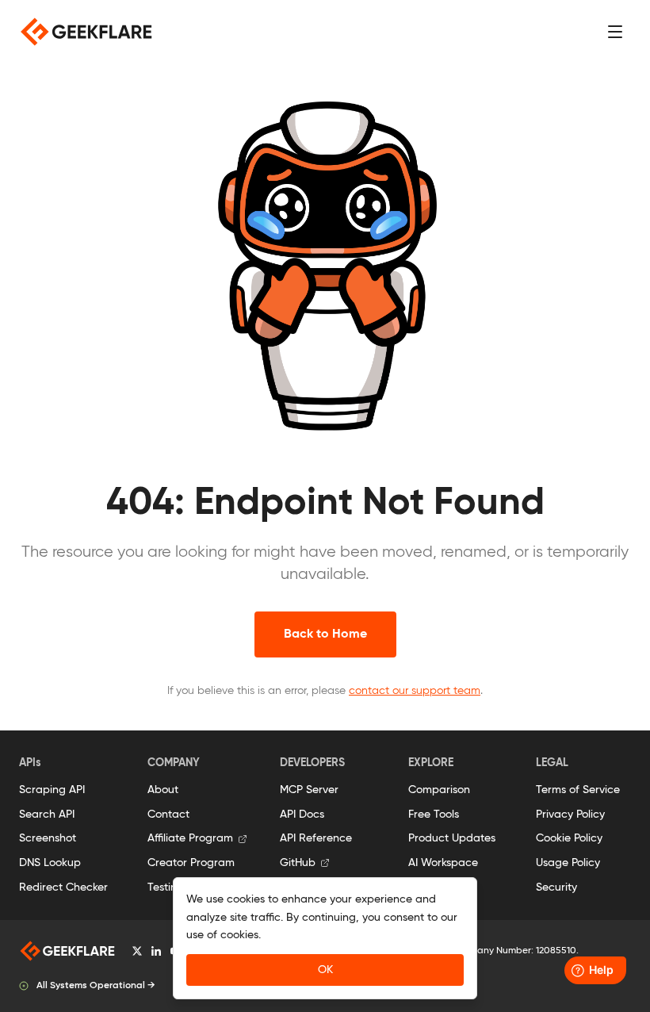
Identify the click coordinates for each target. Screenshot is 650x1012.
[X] (137, 951)
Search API (47, 814)
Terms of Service (578, 789)
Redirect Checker (63, 887)
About (162, 789)
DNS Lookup (50, 862)
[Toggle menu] (615, 32)
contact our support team (414, 690)
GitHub (297, 862)
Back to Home (325, 634)
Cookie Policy (569, 838)
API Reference (316, 838)
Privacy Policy (570, 814)
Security (556, 887)
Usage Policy (568, 862)
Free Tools (433, 814)
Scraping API (52, 789)
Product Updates (451, 838)
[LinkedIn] (156, 951)
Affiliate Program (190, 838)
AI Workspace (443, 862)
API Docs (302, 814)
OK (325, 970)
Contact (168, 814)
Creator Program (191, 862)
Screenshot (47, 838)
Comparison (439, 789)
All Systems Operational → (95, 986)
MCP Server (309, 789)
